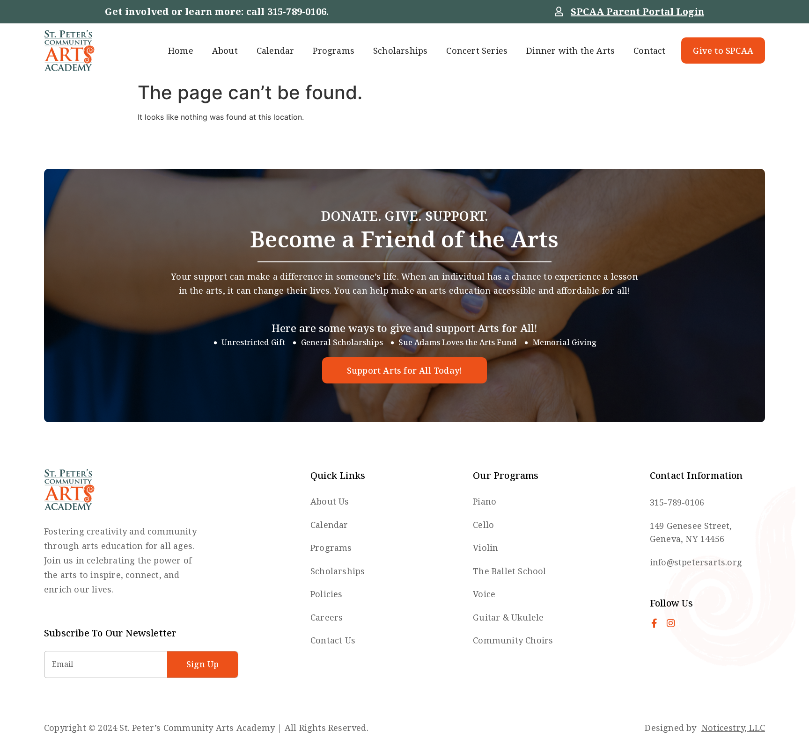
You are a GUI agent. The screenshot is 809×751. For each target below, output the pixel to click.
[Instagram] (671, 623)
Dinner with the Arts (570, 50)
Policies (326, 593)
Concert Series (476, 50)
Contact (649, 50)
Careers (326, 617)
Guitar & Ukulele (508, 617)
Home (180, 50)
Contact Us (332, 640)
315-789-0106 (296, 11)
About (225, 50)
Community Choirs (513, 640)
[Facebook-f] (654, 623)
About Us (329, 501)
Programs (333, 50)
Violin (485, 547)
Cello (483, 524)
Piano (484, 501)
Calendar (275, 50)
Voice (484, 593)
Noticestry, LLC (733, 727)
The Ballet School (509, 571)
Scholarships (400, 50)
